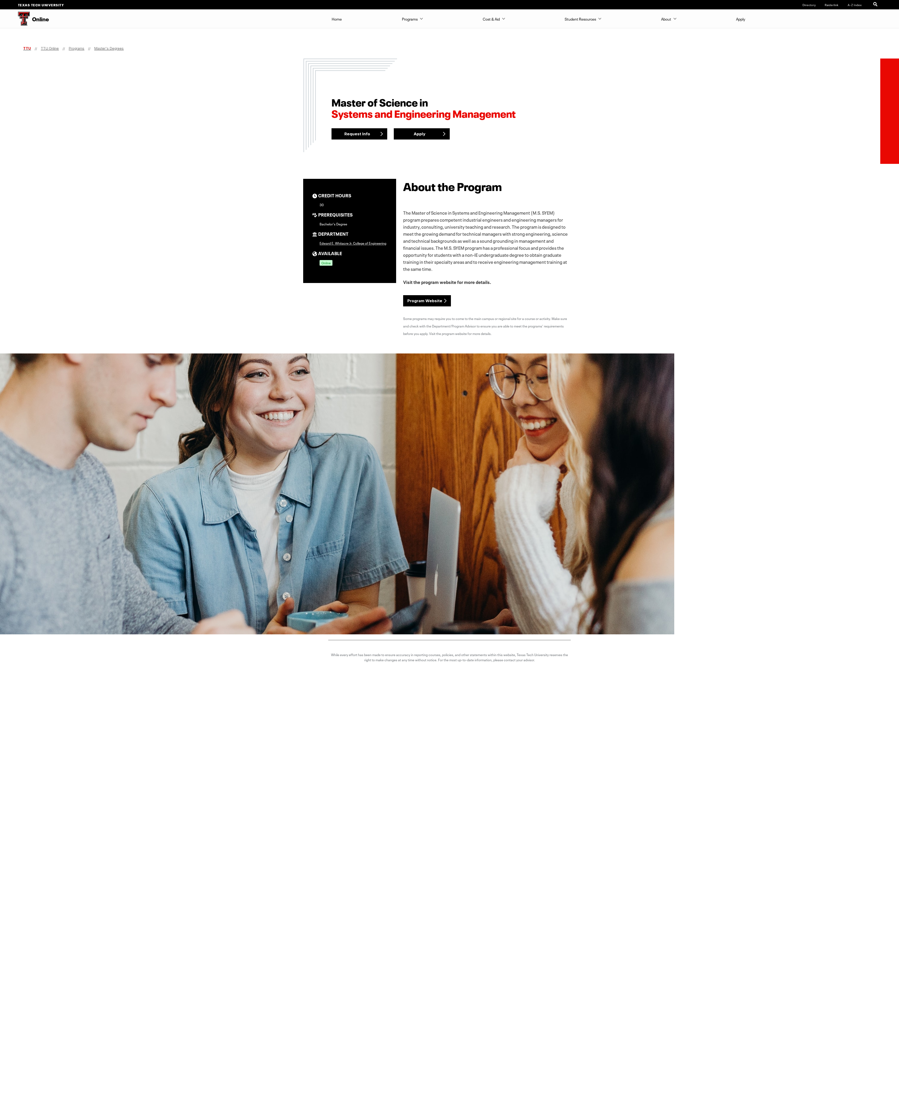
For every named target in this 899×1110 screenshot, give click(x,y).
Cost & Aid (491, 19)
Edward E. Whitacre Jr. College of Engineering (353, 243)
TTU (27, 48)
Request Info (357, 134)
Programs (410, 19)
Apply (740, 19)
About (666, 19)
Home (337, 19)
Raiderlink (832, 5)
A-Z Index (855, 5)
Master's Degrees (109, 48)
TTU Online (50, 48)
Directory (809, 5)
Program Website (424, 300)
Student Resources (580, 19)
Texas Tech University (41, 4)
